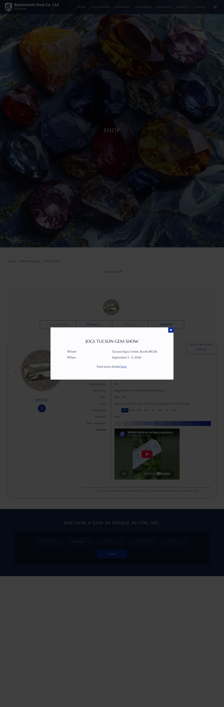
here (124, 366)
